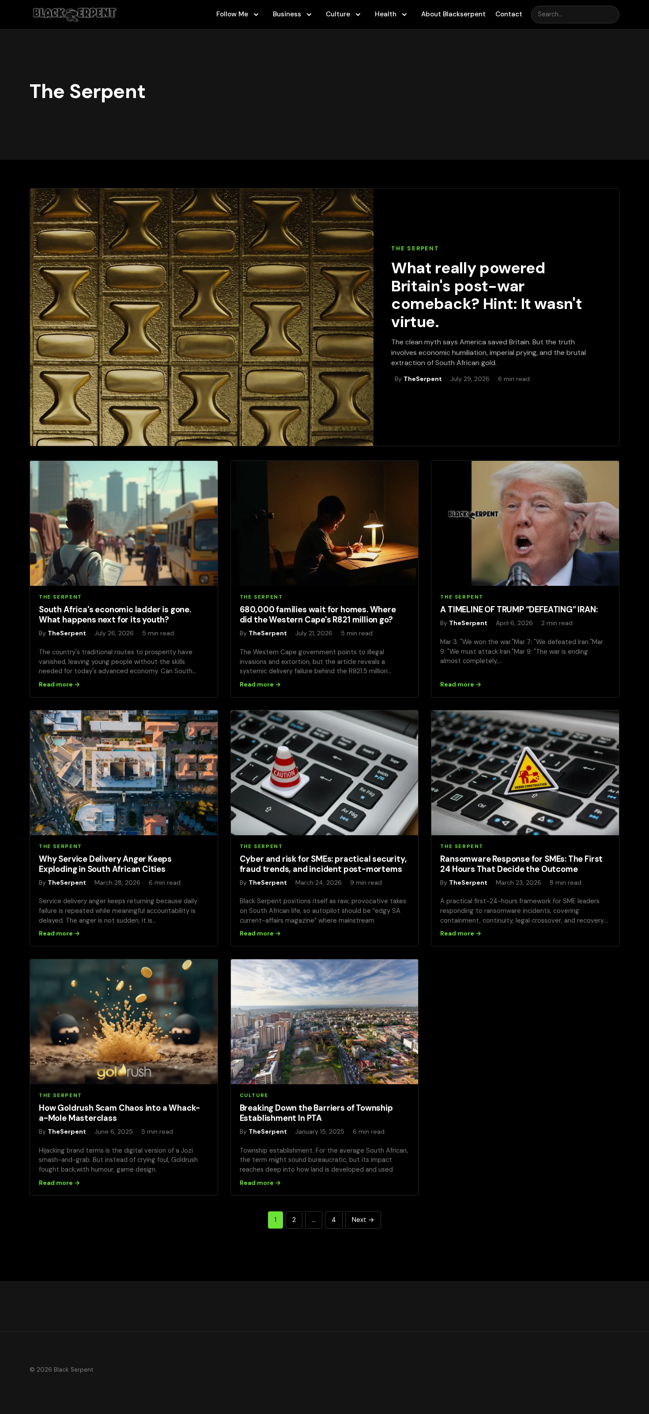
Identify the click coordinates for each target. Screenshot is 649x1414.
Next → (363, 1220)
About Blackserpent (453, 14)
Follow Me (232, 14)
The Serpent (415, 248)
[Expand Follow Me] (256, 15)
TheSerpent (423, 379)
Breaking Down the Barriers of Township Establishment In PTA (316, 1113)
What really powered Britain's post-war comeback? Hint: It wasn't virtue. (486, 295)
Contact (508, 14)
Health (385, 14)
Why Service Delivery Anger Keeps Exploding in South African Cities (105, 864)
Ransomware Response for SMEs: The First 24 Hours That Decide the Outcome (521, 864)
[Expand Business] (309, 15)
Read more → (59, 684)
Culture (338, 14)
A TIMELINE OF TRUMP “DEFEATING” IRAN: (518, 609)
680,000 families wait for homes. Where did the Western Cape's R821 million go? (318, 614)
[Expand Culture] (358, 15)
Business (287, 14)
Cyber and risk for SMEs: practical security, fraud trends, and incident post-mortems (323, 864)
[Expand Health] (404, 15)
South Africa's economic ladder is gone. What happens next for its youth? (115, 614)
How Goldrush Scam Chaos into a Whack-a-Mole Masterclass (119, 1113)
